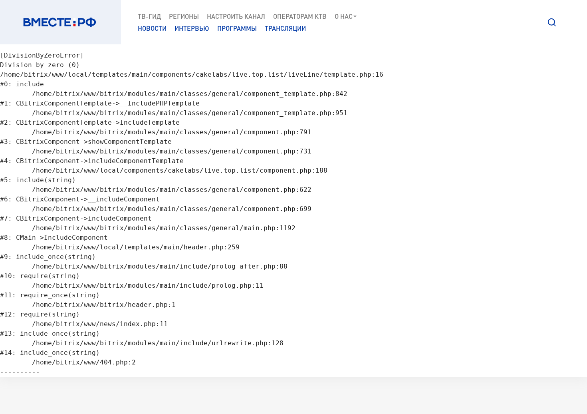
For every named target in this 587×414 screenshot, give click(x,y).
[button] (552, 22)
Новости (152, 28)
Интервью (192, 28)
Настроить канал (236, 16)
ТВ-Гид (149, 16)
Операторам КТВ (300, 16)
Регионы (184, 16)
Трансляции (285, 28)
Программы (237, 28)
